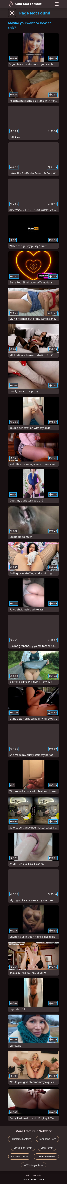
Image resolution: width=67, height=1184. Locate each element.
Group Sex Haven (23, 1147)
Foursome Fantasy (21, 1138)
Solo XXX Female (28, 4)
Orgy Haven (46, 1147)
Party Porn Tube (19, 1156)
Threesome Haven (46, 1156)
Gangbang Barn (47, 1138)
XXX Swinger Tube (33, 1165)
